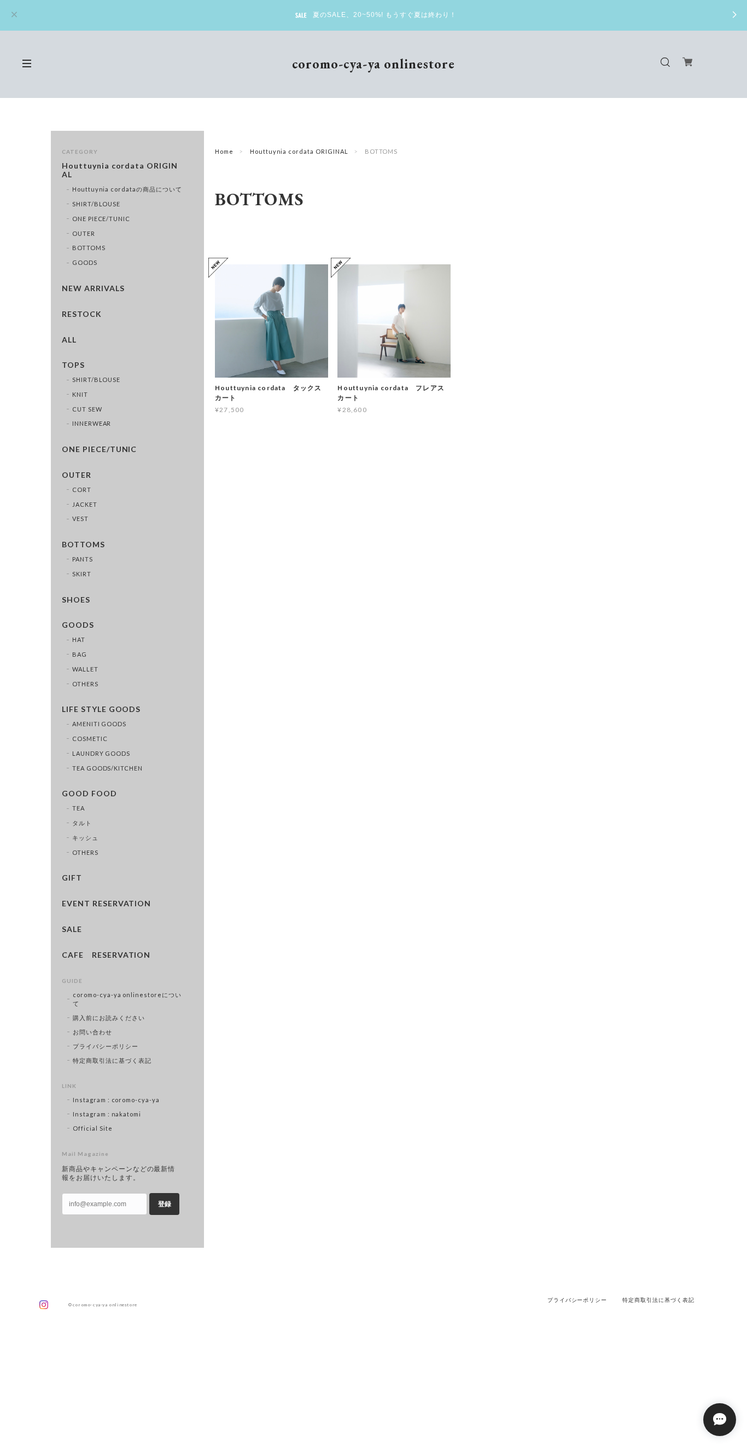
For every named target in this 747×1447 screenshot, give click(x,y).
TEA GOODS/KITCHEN (107, 768)
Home (224, 151)
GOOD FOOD (89, 793)
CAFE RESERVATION (106, 955)
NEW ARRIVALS (93, 288)
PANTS (82, 559)
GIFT (72, 877)
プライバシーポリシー (105, 1046)
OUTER (83, 233)
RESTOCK (82, 314)
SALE (72, 929)
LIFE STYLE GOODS (101, 709)
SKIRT (81, 573)
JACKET (84, 504)
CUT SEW (87, 409)
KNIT (80, 394)
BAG (79, 654)
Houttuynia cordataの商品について (127, 189)
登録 (164, 1204)
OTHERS (85, 683)
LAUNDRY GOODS (101, 753)
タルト (82, 822)
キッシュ (85, 837)
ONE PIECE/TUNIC (101, 218)
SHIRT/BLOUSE (96, 203)
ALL (69, 339)
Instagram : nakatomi (107, 1114)
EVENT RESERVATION (106, 903)
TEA (78, 808)
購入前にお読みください (109, 1017)
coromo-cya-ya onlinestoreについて (127, 999)
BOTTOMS (89, 247)
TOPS (73, 365)
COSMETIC (90, 738)
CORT (81, 489)
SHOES (76, 599)
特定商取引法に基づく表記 (112, 1060)
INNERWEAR (92, 423)
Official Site (92, 1128)
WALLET (85, 669)
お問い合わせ (92, 1031)
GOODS (84, 262)
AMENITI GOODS (99, 723)
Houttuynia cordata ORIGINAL (299, 151)
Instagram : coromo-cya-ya (116, 1099)
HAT (78, 639)
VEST (80, 518)
